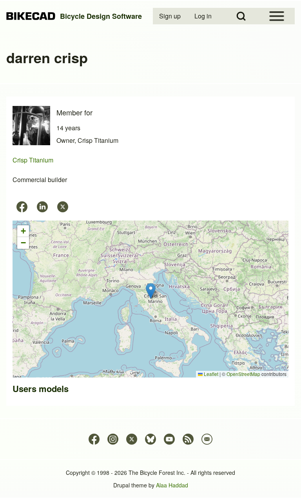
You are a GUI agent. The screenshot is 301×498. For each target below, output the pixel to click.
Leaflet (210, 373)
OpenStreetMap (243, 373)
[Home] (30, 16)
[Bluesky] (150, 439)
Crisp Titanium (33, 159)
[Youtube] (169, 439)
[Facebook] (22, 207)
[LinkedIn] (42, 207)
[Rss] (188, 439)
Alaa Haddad (172, 485)
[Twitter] (63, 207)
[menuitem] (170, 16)
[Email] (207, 439)
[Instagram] (113, 439)
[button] (151, 291)
